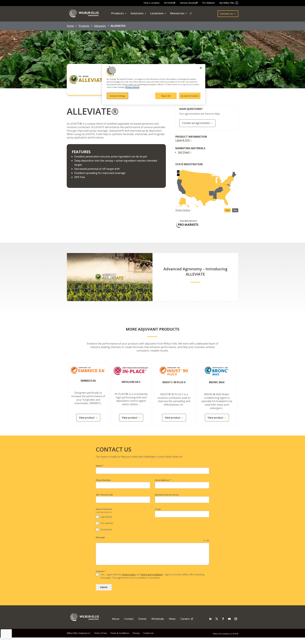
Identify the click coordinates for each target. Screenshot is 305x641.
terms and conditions (152, 574)
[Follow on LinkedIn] (210, 618)
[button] (109, 277)
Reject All (165, 96)
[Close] (200, 67)
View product (87, 417)
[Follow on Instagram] (235, 618)
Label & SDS (182, 140)
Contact (128, 619)
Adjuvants (100, 26)
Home (70, 26)
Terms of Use (100, 633)
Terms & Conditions (119, 633)
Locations (157, 13)
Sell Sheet (184, 152)
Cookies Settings (117, 96)
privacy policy (129, 574)
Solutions (137, 13)
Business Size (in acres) (167, 494)
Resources (177, 13)
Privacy (136, 633)
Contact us (226, 13)
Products (117, 13)
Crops (158, 509)
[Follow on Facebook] (223, 618)
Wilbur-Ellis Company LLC (79, 633)
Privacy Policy (132, 87)
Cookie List (148, 633)
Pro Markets (208, 2)
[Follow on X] (216, 618)
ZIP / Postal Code (104, 494)
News (172, 619)
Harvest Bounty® (189, 2)
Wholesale (157, 619)
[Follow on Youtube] (229, 618)
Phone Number (103, 480)
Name (99, 465)
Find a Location (151, 2)
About (115, 619)
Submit (103, 587)
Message (100, 537)
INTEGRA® (169, 2)
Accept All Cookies (190, 96)
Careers (185, 619)
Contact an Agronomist (196, 123)
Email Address (163, 480)
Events (142, 619)
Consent (101, 571)
